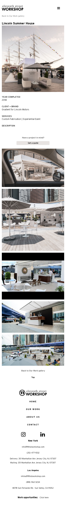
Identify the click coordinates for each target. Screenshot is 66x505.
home (33, 401)
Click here (44, 497)
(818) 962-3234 (33, 482)
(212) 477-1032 (33, 452)
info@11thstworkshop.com (33, 447)
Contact (33, 424)
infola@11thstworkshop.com (33, 476)
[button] (58, 8)
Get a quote (33, 143)
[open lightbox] (33, 168)
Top (33, 377)
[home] (16, 6)
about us (33, 417)
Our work (33, 409)
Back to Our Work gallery (13, 16)
